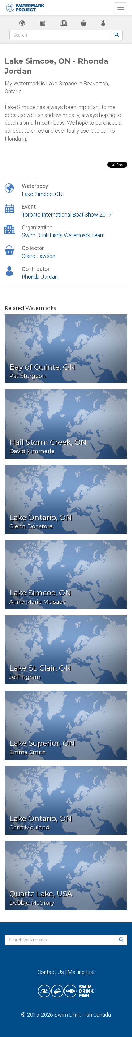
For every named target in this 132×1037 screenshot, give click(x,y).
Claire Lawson (38, 256)
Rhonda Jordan (40, 276)
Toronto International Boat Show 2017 (67, 214)
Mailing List (81, 972)
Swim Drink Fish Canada (82, 1015)
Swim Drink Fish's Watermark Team (63, 235)
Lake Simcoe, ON (42, 194)
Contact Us (50, 972)
